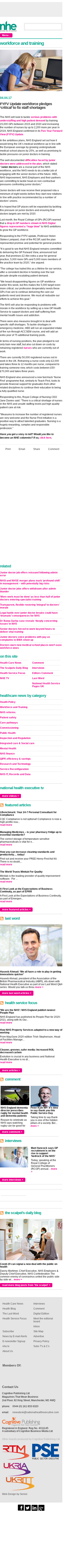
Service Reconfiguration (14, 769)
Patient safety (8, 717)
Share (36, 449)
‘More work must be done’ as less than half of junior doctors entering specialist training (30, 598)
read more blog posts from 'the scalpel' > (26, 1285)
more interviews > (12, 1179)
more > (39, 987)
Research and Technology (15, 764)
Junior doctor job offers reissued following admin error (29, 574)
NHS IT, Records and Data (15, 774)
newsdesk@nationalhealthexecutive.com (35, 1412)
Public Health (8, 733)
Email (22, 449)
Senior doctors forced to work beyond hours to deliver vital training (27, 630)
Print (8, 449)
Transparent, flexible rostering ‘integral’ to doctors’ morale (29, 606)
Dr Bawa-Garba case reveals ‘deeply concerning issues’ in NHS (28, 622)
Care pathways (9, 722)
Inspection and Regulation (15, 738)
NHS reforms (8, 712)
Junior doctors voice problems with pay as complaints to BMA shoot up (25, 638)
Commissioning (9, 727)
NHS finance (7, 753)
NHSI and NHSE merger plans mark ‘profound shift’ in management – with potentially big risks (30, 582)
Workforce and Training (13, 707)
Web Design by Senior (14, 1494)
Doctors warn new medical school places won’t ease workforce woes (31, 646)
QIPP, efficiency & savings (15, 758)
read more (6, 824)
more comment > (12, 1131)
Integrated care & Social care (17, 743)
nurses (27, 347)
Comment (53, 449)
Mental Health (8, 748)
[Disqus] (31, 508)
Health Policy (8, 702)
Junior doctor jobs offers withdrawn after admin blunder (28, 590)
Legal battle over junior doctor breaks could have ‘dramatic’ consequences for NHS (29, 614)
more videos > (10, 796)
